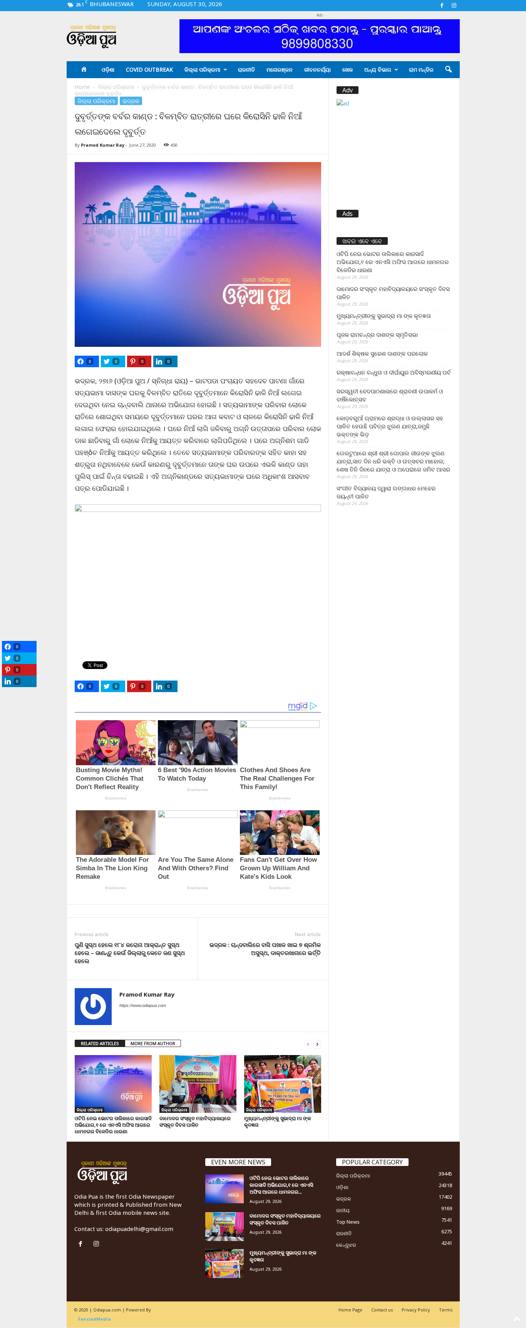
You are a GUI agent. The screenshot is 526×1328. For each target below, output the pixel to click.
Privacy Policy (416, 1310)
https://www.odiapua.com (142, 1005)
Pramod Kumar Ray (102, 145)
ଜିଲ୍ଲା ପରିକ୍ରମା (202, 69)
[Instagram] (454, 5)
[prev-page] (308, 1044)
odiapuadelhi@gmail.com (139, 1229)
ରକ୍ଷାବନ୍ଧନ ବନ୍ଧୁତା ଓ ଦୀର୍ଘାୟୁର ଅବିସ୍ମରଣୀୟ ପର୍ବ (394, 372)
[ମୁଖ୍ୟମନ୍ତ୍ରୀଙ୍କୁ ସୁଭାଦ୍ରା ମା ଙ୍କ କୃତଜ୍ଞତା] (282, 1084)
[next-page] (317, 1044)
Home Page (350, 1310)
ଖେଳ (347, 69)
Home (82, 86)
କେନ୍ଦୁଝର (346, 1244)
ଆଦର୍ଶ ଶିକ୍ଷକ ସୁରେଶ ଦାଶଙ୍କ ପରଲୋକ (382, 353)
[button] (448, 69)
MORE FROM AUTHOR (153, 1043)
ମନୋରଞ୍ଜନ (279, 69)
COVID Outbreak (149, 69)
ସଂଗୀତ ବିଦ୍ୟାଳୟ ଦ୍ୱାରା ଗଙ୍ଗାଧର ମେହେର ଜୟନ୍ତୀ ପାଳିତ (386, 492)
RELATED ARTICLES (100, 1043)
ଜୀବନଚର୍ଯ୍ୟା (317, 69)
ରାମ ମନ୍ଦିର (421, 69)
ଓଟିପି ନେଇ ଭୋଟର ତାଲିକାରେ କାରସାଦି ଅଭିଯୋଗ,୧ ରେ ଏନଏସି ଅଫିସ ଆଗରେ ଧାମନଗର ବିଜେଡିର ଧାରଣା (113, 1125)
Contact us (382, 1310)
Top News (348, 1221)
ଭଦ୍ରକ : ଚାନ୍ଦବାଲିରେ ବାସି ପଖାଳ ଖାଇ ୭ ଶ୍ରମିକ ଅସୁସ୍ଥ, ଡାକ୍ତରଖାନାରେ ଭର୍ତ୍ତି (265, 949)
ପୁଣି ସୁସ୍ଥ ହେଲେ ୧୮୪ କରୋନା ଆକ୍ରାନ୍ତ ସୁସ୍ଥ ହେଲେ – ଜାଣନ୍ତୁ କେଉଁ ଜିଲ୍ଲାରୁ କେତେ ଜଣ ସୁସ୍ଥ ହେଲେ (130, 953)
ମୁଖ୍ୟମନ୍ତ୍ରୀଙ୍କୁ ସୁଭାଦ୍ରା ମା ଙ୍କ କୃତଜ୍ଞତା (277, 1121)
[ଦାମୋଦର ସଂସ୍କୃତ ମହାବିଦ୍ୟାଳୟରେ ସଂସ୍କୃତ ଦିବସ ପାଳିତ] (197, 1084)
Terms (445, 1310)
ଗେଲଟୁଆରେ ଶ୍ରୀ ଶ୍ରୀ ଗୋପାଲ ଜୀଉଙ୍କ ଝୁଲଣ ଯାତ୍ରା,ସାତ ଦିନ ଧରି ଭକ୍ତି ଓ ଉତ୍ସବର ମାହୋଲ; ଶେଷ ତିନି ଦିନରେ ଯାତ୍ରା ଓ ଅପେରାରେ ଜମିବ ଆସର (393, 461)
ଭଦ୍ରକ (130, 101)
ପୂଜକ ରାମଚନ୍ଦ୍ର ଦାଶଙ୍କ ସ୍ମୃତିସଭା (377, 334)
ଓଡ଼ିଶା (108, 69)
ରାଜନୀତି (246, 69)
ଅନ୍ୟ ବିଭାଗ (377, 69)
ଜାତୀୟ (343, 1210)
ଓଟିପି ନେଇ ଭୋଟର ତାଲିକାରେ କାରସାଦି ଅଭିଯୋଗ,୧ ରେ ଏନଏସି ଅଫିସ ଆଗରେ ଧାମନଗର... (281, 1184)
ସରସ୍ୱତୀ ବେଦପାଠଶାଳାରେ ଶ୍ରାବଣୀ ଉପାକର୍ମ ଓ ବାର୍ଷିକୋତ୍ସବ (390, 395)
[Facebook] (442, 5)
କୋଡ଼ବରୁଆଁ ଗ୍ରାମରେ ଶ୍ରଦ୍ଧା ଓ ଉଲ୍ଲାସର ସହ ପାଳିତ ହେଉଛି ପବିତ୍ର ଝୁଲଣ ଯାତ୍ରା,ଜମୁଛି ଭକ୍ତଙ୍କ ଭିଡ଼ (390, 426)
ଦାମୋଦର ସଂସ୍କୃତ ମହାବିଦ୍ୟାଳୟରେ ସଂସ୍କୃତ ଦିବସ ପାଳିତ (195, 1121)
